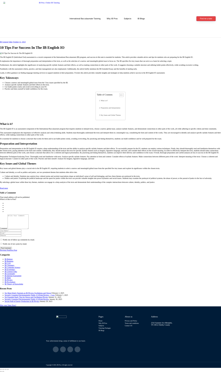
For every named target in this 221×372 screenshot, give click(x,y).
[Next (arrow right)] (3, 371)
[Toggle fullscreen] (3, 369)
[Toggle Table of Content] (120, 95)
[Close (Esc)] (8, 369)
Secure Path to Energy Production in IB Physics (22, 301)
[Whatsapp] (77, 349)
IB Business (9, 261)
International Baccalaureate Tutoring (85, 19)
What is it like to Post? (8, 199)
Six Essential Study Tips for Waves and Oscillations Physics (26, 297)
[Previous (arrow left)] (1, 371)
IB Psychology (10, 282)
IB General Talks (6, 42)
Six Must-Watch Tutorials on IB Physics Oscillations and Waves (28, 293)
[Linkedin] (70, 349)
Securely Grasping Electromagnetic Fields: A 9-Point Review (27, 299)
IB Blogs (141, 19)
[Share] (5, 369)
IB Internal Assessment (13, 276)
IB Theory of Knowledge (14, 284)
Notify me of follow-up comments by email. (19, 240)
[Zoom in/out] (1, 369)
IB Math (8, 278)
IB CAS (8, 263)
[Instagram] (63, 349)
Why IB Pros (112, 19)
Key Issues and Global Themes (111, 115)
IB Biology (9, 259)
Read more (4, 188)
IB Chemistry (9, 265)
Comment (3, 228)
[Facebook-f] (56, 349)
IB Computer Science (12, 267)
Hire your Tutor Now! (8, 305)
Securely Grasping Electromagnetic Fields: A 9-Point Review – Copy (30, 295)
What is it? (104, 101)
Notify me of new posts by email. (15, 244)
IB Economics (10, 269)
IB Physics (8, 280)
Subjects (127, 19)
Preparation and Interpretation (110, 108)
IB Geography (10, 274)
